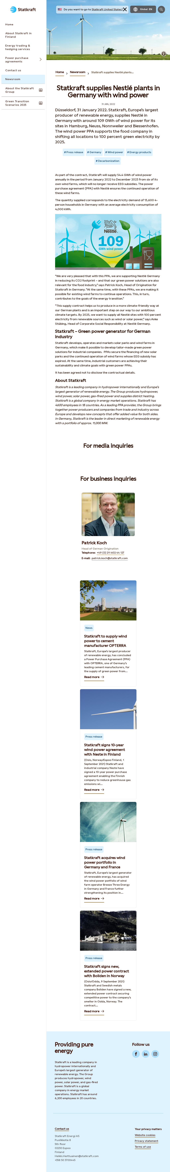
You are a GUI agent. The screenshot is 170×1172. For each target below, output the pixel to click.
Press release (74, 152)
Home (59, 72)
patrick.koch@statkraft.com (110, 558)
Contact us (62, 1128)
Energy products (140, 152)
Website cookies (145, 1135)
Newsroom (77, 72)
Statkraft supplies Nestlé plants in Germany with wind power (112, 72)
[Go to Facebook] (136, 1054)
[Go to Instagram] (155, 1054)
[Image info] (163, 53)
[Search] (161, 9)
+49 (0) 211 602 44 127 (110, 552)
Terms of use (143, 1146)
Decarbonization (108, 160)
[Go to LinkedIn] (145, 1054)
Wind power (115, 152)
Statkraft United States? (107, 9)
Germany (95, 152)
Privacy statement (146, 1140)
